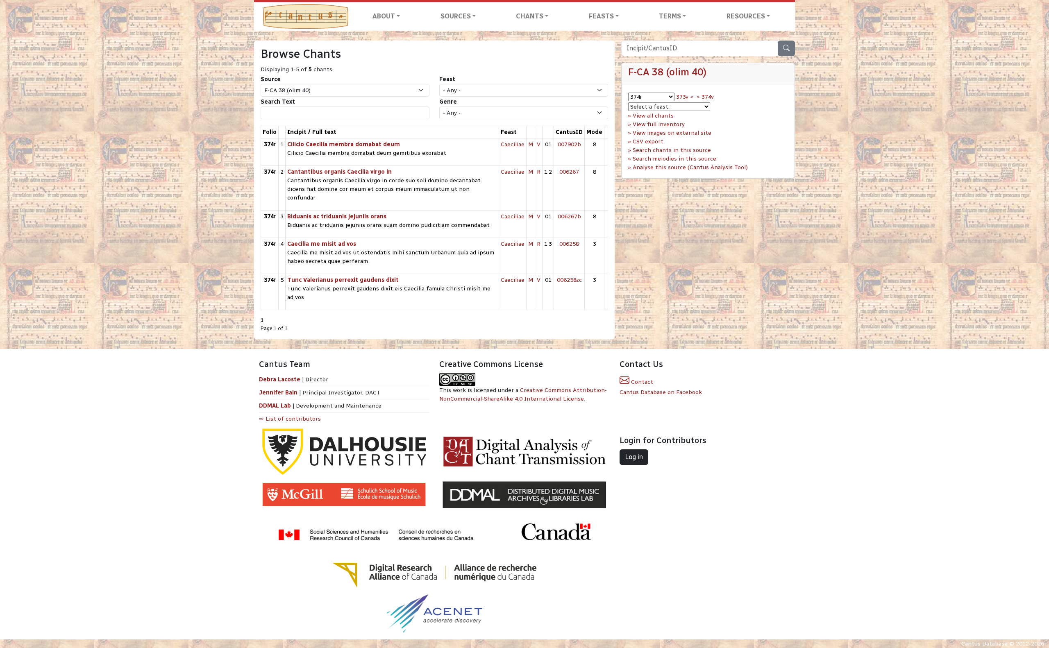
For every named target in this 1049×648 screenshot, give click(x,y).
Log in (634, 457)
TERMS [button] (670, 16)
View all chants (653, 115)
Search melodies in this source (674, 158)
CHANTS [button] (529, 16)
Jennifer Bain (279, 392)
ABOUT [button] (383, 16)
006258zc (569, 279)
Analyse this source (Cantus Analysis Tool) (690, 167)
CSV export (648, 141)
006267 (569, 171)
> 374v (705, 96)
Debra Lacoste (279, 379)
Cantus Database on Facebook (661, 392)
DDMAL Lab (275, 405)
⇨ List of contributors (290, 418)
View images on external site (672, 132)
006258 (569, 243)
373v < (684, 96)
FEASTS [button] (601, 16)
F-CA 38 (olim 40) (667, 72)
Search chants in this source (672, 150)
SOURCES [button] (455, 16)
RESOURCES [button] (746, 16)
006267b (569, 216)
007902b (569, 144)
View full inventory (659, 124)
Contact (641, 381)
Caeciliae (512, 144)
